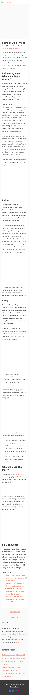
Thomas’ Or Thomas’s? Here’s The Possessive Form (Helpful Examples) (16, 591)
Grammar (5, 48)
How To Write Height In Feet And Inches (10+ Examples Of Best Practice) (16, 578)
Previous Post (15, 612)
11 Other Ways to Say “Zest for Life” (13, 655)
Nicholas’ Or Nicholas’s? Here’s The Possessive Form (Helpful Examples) (16, 599)
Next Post (14, 617)
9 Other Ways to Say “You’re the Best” (14, 658)
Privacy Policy (14, 687)
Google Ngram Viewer (18, 474)
